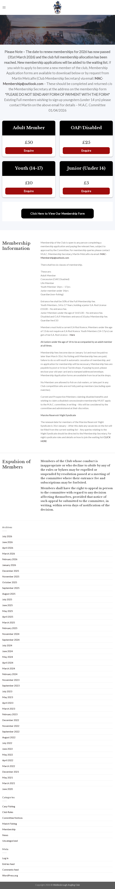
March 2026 (8, 553)
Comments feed (10, 869)
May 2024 (7, 656)
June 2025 (7, 605)
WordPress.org (10, 875)
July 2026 (7, 536)
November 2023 (10, 679)
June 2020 (7, 789)
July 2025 (7, 599)
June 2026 (7, 542)
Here (72, 334)
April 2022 (7, 760)
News (5, 835)
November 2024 (10, 633)
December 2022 (10, 720)
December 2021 (10, 771)
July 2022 (7, 743)
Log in (5, 858)
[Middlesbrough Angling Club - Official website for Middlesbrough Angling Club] (57, 7)
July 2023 (7, 691)
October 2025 (9, 582)
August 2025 (8, 593)
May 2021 (7, 777)
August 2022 (8, 737)
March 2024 (8, 668)
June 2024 (7, 651)
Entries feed (8, 864)
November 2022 (10, 725)
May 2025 (7, 611)
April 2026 (7, 547)
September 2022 (10, 731)
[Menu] (4, 7)
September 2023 (10, 685)
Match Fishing (9, 823)
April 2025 (7, 616)
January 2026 (9, 565)
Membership (9, 829)
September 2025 (10, 587)
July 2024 (7, 645)
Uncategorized (10, 840)
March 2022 (8, 766)
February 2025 (9, 628)
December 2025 (10, 570)
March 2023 (8, 708)
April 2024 (7, 662)
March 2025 (8, 622)
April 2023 (7, 702)
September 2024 (10, 639)
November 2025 (10, 576)
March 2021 (8, 783)
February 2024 (9, 674)
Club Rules (7, 812)
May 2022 (7, 754)
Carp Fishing (8, 806)
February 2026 (9, 559)
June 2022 (7, 748)
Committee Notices (12, 817)
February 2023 (9, 714)
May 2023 (7, 697)
